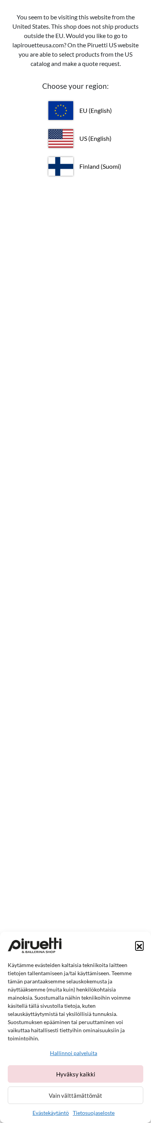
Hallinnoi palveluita (73, 1053)
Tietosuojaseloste (94, 1112)
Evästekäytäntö (51, 1112)
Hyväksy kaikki (75, 1074)
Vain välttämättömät (75, 1095)
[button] (139, 945)
